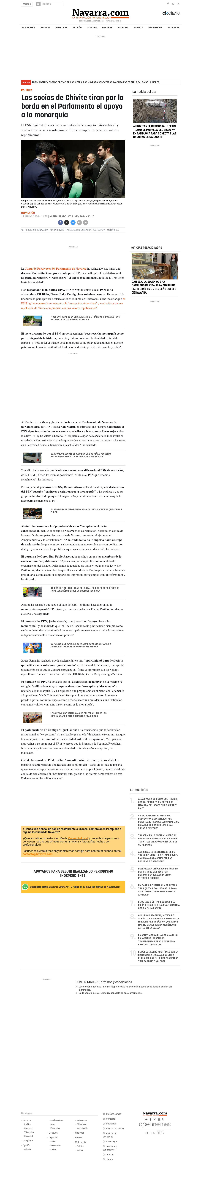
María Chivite (57, 230)
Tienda (109, 1159)
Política (27, 1124)
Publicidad (111, 1123)
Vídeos (80, 1150)
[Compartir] (60, 222)
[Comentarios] (85, 222)
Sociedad (28, 1136)
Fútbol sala (81, 1124)
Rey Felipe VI (99, 230)
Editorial (27, 1149)
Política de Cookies (115, 1128)
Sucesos (28, 1128)
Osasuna (92, 27)
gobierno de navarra (37, 230)
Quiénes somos (113, 1114)
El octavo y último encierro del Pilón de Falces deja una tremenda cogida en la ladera (159, 905)
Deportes (53, 1137)
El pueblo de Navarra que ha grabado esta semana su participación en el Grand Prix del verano (81, 645)
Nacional (123, 27)
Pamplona (62, 27)
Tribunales (29, 1132)
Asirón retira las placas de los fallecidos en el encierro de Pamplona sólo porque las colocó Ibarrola (85, 589)
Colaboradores (56, 1120)
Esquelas (173, 27)
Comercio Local (78, 838)
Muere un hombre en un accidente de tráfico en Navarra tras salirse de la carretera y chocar (85, 318)
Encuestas (55, 1128)
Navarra (45, 27)
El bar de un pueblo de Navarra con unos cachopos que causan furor (86, 511)
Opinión (77, 27)
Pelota (53, 1149)
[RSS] (163, 1119)
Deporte (107, 27)
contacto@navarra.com (37, 854)
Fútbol (53, 1141)
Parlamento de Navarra (78, 230)
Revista (138, 27)
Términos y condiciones (115, 982)
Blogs (52, 1124)
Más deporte (82, 1128)
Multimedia (155, 27)
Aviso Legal (111, 1141)
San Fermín (28, 27)
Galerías (80, 1146)
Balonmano (82, 1120)
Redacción (28, 212)
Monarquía (113, 230)
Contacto (110, 1119)
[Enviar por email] (79, 222)
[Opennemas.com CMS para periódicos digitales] (155, 1127)
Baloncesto (55, 1145)
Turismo (110, 1154)
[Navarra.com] (100, 13)
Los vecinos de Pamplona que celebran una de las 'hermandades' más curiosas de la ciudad (79, 714)
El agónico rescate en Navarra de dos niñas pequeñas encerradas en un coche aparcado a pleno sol (81, 455)
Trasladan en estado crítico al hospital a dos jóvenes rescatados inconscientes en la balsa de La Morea (95, 82)
